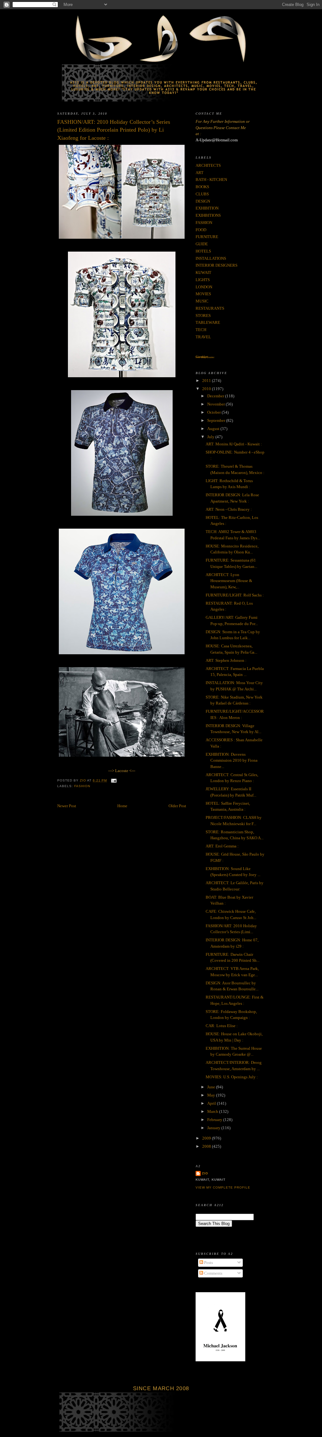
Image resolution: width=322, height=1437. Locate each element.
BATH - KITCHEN (211, 179)
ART (199, 172)
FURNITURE (207, 236)
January (214, 1127)
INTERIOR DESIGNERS (216, 265)
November (216, 404)
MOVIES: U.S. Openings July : (232, 1077)
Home (122, 805)
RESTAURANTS (210, 308)
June (211, 1087)
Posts (208, 1262)
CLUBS (202, 194)
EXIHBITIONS (208, 215)
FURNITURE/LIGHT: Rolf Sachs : (235, 595)
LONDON (204, 287)
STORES (203, 315)
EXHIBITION (207, 208)
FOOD (201, 229)
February (215, 1119)
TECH (201, 329)
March (213, 1111)
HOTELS (203, 251)
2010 (207, 388)
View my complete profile (223, 1187)
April (212, 1103)
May (211, 1095)
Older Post (177, 805)
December (216, 396)
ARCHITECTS (208, 165)
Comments (212, 1273)
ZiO (205, 1173)
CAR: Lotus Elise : (222, 1025)
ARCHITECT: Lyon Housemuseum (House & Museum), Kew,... (229, 580)
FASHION (82, 786)
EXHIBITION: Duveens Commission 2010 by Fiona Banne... (232, 760)
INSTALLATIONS (211, 258)
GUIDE (202, 244)
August (213, 428)
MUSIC (202, 301)
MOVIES (203, 293)
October (214, 412)
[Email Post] (113, 780)
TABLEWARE (208, 322)
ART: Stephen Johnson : (226, 660)
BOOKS (202, 186)
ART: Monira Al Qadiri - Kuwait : (234, 444)
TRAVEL (203, 337)
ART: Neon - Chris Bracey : (229, 509)
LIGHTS (203, 279)
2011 (207, 380)
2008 (207, 1146)
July (211, 436)
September (216, 420)
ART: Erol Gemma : (222, 846)
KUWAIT (203, 272)
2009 (207, 1138)
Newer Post (66, 805)
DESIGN (203, 201)
